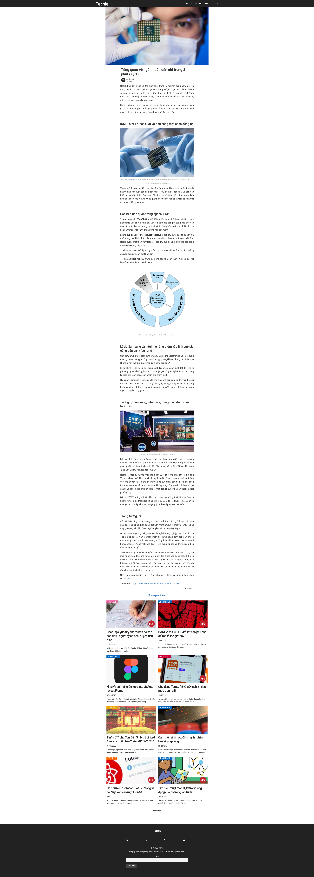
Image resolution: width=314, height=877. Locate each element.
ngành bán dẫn (187, 588)
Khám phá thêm (157, 595)
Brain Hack (164, 602)
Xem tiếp (157, 811)
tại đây (127, 578)
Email (157, 857)
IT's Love (112, 602)
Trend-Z (112, 758)
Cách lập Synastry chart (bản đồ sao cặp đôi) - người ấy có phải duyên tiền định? (130, 636)
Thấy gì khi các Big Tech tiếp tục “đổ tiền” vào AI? (155, 583)
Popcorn (112, 707)
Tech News (164, 657)
